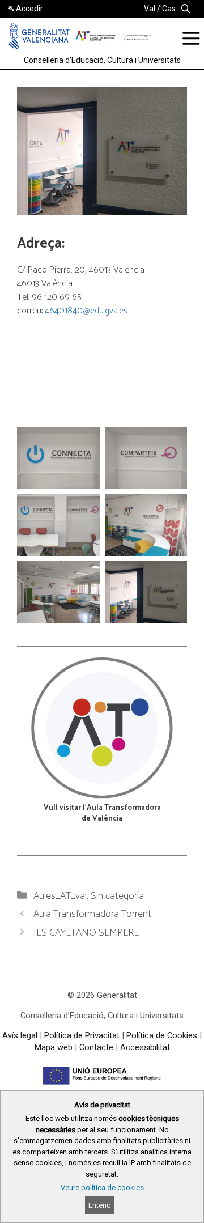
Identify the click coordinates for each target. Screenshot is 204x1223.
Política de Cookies (161, 1035)
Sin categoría (117, 895)
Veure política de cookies (102, 1187)
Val (149, 8)
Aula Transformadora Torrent (92, 914)
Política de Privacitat (82, 1035)
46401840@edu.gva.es (86, 311)
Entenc (99, 1205)
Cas (169, 8)
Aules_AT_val (60, 895)
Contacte (96, 1047)
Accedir (29, 8)
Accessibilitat (145, 1047)
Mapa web (54, 1047)
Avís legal (19, 1035)
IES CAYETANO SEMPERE (86, 932)
